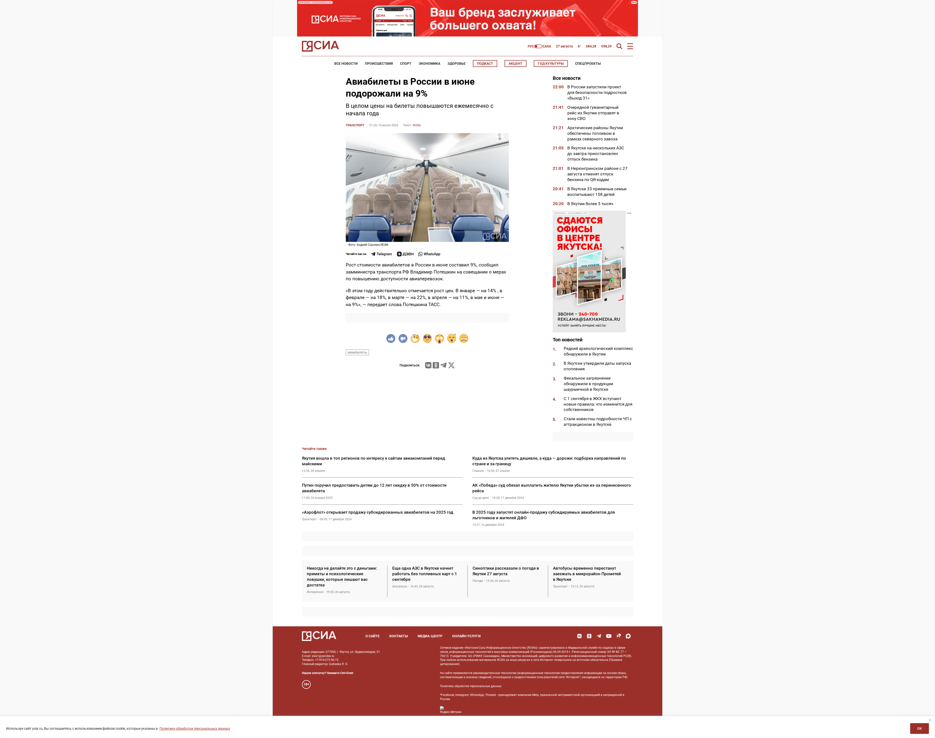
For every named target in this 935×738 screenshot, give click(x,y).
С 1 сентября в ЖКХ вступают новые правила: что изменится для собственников (598, 404)
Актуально (399, 586)
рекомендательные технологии (494, 673)
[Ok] (589, 636)
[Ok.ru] (436, 365)
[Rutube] (618, 636)
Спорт (405, 63)
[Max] (628, 636)
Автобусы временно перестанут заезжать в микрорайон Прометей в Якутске (587, 574)
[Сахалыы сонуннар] (539, 46)
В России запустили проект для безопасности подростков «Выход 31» (597, 92)
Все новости (346, 63)
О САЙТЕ (372, 636)
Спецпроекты (588, 63)
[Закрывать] (930, 720)
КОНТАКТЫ (398, 636)
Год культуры (551, 63)
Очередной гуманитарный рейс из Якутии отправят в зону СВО (593, 113)
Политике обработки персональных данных (194, 728)
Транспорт (355, 125)
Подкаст (485, 63)
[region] (467, 727)
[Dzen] (405, 254)
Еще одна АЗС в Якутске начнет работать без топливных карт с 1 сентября (424, 574)
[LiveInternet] (470, 710)
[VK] (579, 636)
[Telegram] (443, 365)
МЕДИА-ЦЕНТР (430, 636)
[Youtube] (609, 636)
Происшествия (379, 63)
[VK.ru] (428, 365)
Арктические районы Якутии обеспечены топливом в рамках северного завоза (595, 133)
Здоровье (457, 63)
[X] (451, 365)
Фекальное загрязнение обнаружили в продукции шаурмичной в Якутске (588, 384)
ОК (919, 728)
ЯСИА (417, 125)
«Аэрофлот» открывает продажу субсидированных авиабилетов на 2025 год (377, 512)
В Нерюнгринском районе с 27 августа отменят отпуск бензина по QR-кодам (597, 174)
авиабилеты (357, 352)
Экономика (429, 63)
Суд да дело (480, 498)
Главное (478, 471)
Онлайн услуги (466, 636)
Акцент (515, 63)
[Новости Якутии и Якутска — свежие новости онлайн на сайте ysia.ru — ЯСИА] (320, 46)
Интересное (315, 592)
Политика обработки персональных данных (470, 686)
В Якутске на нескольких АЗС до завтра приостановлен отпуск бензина (595, 154)
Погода (478, 581)
